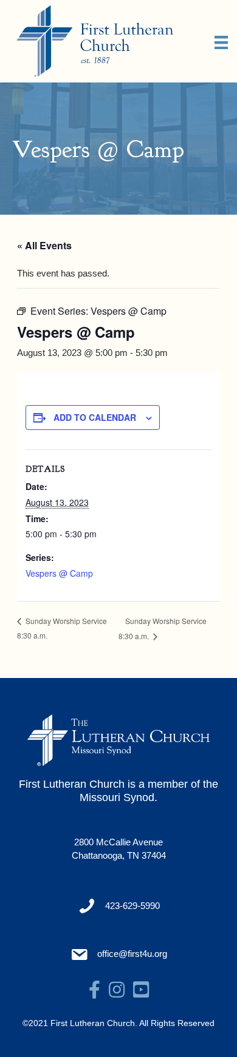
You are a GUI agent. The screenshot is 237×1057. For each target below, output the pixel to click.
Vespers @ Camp (59, 573)
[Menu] (221, 42)
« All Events (44, 245)
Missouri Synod (117, 797)
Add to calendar (94, 417)
